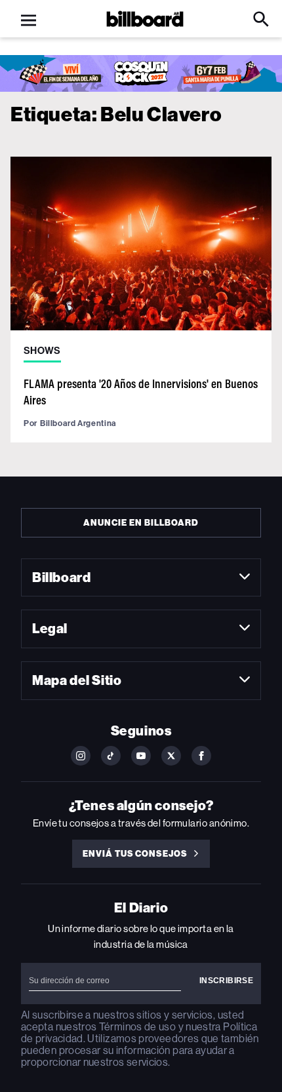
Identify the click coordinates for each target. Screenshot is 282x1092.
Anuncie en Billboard (140, 523)
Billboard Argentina (78, 423)
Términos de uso (137, 1027)
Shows (42, 351)
